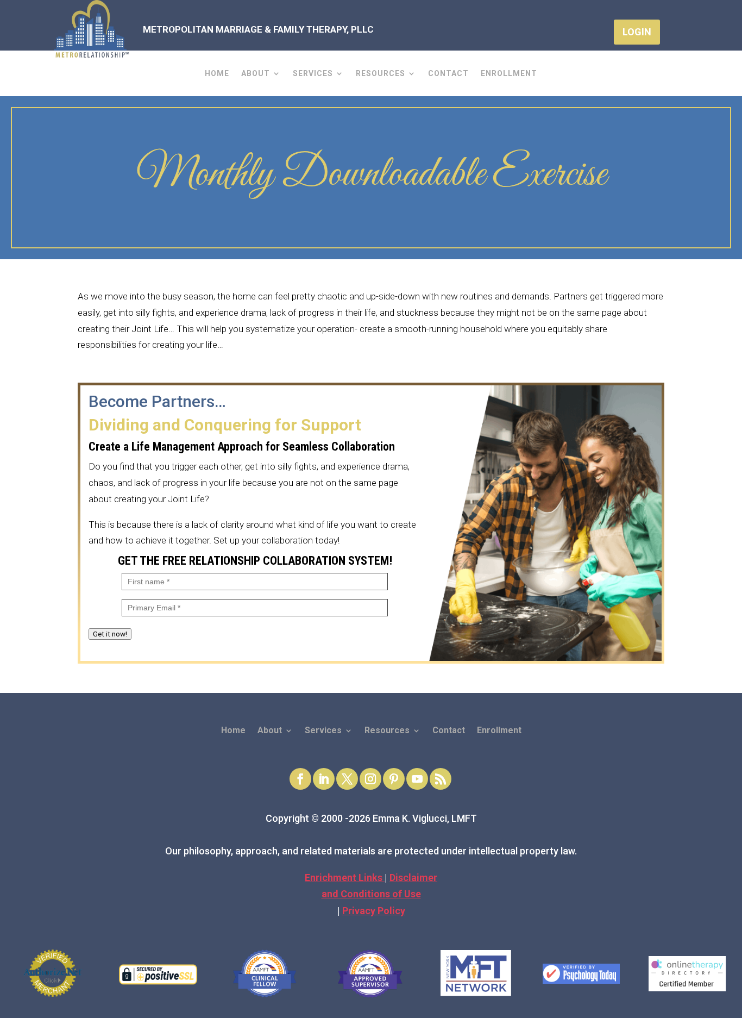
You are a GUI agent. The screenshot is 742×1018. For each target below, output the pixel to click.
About (255, 74)
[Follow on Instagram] (370, 779)
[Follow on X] (347, 779)
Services (313, 74)
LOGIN (636, 32)
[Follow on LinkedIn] (324, 779)
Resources (380, 74)
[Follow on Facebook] (300, 779)
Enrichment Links (345, 877)
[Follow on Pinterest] (394, 779)
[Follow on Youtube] (417, 779)
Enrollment (509, 74)
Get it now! (110, 634)
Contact (448, 74)
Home (217, 74)
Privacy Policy (373, 910)
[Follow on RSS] (440, 779)
